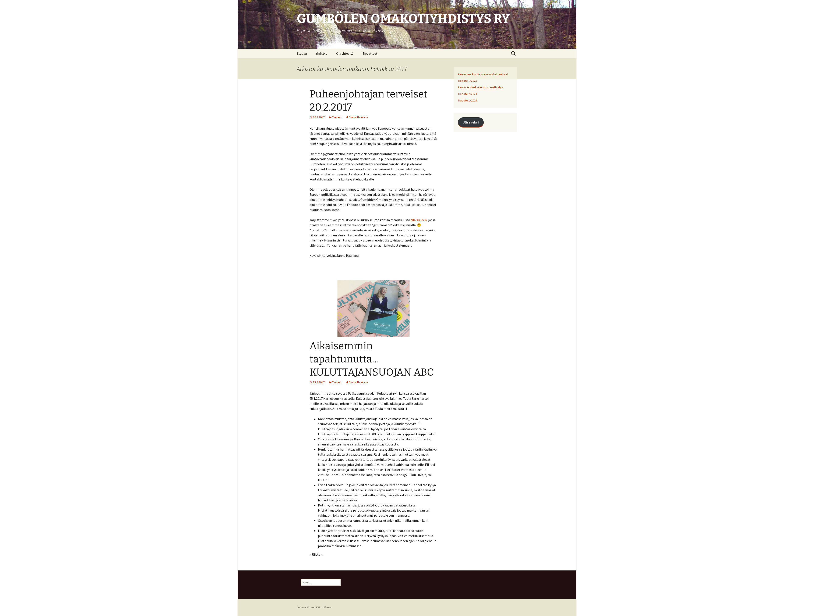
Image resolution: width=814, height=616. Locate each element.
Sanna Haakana (358, 117)
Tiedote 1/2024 (467, 100)
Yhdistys (321, 53)
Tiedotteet (369, 53)
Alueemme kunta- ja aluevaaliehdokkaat (483, 74)
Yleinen (336, 117)
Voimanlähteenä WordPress (314, 607)
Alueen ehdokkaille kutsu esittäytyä (480, 87)
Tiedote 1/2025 (467, 81)
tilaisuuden (419, 220)
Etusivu (302, 53)
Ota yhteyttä (344, 53)
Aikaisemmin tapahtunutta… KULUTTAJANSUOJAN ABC (371, 359)
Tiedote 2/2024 (467, 94)
